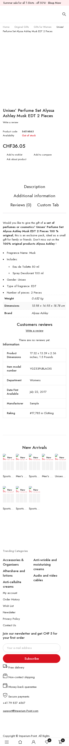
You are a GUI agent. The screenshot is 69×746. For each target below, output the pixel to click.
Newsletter (9, 612)
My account (10, 593)
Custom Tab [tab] (48, 205)
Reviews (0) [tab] (20, 205)
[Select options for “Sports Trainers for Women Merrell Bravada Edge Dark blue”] (5, 465)
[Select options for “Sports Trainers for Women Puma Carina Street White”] (5, 498)
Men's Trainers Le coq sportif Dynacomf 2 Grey (21, 476)
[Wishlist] (12, 155)
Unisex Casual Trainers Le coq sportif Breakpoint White (60, 476)
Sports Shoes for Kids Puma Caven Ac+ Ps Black (34, 508)
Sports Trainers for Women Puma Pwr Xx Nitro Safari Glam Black (21, 508)
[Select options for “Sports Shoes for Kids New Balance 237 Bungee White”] (31, 465)
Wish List (8, 606)
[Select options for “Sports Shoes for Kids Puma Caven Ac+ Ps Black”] (31, 498)
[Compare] (41, 155)
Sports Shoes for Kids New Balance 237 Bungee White (34, 476)
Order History (11, 599)
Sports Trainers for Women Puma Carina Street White (8, 508)
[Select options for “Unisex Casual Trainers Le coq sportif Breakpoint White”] (57, 465)
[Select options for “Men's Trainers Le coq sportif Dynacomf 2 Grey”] (18, 465)
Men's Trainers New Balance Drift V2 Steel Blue (47, 476)
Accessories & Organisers (13, 562)
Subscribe (32, 658)
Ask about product (16, 159)
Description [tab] (34, 187)
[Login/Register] (33, 742)
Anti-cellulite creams (12, 584)
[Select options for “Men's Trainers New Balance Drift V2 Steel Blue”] (44, 465)
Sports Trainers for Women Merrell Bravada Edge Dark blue (8, 476)
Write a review (10, 122)
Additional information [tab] (34, 196)
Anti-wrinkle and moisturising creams (45, 564)
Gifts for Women (43, 27)
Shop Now (54, 3)
